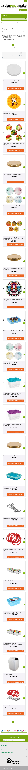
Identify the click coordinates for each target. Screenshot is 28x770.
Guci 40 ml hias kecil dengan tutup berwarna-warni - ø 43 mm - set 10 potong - (13, 644)
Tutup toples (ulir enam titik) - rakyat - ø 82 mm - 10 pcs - (13, 300)
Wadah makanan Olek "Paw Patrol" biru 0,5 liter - (13, 331)
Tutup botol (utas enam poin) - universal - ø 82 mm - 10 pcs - (13, 362)
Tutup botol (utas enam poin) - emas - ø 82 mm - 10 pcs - (13, 269)
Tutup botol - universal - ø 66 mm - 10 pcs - (13, 205)
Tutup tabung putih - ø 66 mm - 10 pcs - (12, 80)
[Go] (24, 740)
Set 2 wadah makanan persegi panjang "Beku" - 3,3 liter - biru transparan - (12, 612)
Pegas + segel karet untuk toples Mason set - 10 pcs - (13, 706)
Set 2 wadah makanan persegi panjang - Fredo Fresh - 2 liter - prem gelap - (12, 425)
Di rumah (7, 22)
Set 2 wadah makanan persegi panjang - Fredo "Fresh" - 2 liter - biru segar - (12, 394)
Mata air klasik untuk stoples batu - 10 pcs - (13, 518)
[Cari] (25, 19)
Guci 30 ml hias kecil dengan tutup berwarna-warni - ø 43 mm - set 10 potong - (13, 581)
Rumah (2, 22)
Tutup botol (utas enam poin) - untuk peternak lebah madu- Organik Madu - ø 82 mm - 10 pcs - (13, 238)
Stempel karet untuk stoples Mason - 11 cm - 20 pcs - (13, 550)
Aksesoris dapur (14, 22)
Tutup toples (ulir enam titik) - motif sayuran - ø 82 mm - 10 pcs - (13, 144)
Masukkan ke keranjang (15, 88)
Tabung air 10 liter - (7, 674)
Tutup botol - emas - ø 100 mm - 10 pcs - (12, 455)
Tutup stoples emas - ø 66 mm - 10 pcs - (12, 174)
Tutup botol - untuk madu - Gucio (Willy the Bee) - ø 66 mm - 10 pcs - (13, 112)
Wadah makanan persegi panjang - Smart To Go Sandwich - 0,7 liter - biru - (13, 487)
